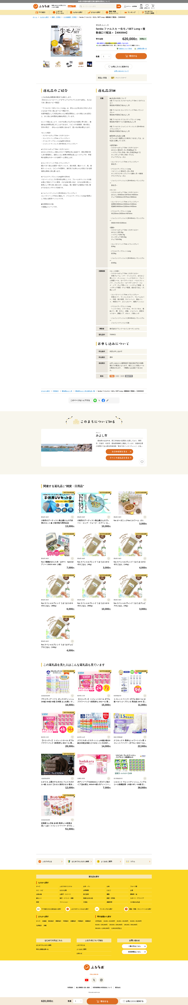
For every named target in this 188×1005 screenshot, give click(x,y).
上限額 (141, 8)
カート (153, 8)
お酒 (131, 890)
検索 (119, 6)
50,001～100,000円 (101, 924)
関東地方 (58, 921)
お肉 (108, 886)
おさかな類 (63, 890)
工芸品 (85, 902)
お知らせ (79, 953)
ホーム (35, 17)
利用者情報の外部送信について (102, 987)
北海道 (44, 921)
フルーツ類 (133, 886)
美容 (37, 902)
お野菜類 (86, 890)
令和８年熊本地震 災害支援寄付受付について (94, 1)
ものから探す (44, 17)
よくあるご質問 (81, 949)
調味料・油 (133, 894)
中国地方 (80, 921)
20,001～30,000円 (122, 921)
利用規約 (70, 987)
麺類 (108, 894)
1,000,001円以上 (116, 928)
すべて (38, 886)
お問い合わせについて (121, 71)
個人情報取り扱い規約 (83, 987)
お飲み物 (39, 894)
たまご (109, 890)
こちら (127, 45)
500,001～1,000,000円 (102, 928)
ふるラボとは (81, 945)
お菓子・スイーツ (65, 894)
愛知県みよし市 (67, 391)
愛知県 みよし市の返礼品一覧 (85, 391)
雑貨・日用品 (56, 17)
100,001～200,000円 (115, 924)
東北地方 (51, 921)
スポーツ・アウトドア (137, 898)
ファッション (64, 902)
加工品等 (86, 894)
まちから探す (45, 391)
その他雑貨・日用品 (70, 17)
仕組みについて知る (125, 48)
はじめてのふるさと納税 (43, 945)
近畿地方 (73, 921)
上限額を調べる (142, 48)
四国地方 (88, 921)
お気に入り (147, 8)
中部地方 (56, 391)
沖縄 (45, 925)
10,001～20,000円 (109, 921)
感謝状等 (109, 902)
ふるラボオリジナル (66, 886)
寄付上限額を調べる (42, 949)
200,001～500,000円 (130, 924)
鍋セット (39, 898)
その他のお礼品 (135, 902)
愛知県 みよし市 (102, 25)
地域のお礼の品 (88, 898)
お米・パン (86, 886)
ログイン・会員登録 (131, 6)
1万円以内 (98, 921)
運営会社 (118, 987)
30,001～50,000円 (135, 921)
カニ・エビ (39, 890)
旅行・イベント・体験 (66, 898)
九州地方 (39, 925)
